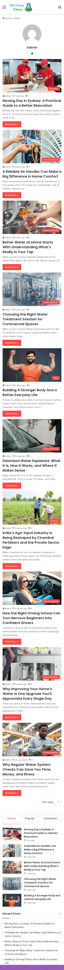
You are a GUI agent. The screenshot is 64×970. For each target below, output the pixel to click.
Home (8, 18)
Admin (32, 47)
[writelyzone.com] (22, 7)
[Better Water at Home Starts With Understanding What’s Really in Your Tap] (12, 867)
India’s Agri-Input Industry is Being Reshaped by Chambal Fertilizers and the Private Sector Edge (31, 540)
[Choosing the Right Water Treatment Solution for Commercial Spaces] (12, 883)
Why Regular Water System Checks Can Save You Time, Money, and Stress (27, 769)
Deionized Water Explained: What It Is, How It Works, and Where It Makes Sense (31, 465)
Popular (29, 818)
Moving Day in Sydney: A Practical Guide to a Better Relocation (32, 103)
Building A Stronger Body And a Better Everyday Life (30, 392)
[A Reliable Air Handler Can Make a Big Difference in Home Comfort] (12, 850)
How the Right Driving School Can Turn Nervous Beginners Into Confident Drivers (31, 618)
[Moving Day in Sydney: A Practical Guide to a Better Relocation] (12, 834)
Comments (50, 818)
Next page (47, 802)
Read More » (12, 124)
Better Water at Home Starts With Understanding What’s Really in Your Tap (28, 247)
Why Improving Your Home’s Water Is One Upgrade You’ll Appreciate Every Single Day (27, 693)
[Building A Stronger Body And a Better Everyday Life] (12, 900)
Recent (11, 818)
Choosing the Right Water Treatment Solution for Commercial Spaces (25, 319)
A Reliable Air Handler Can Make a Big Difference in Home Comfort (32, 174)
